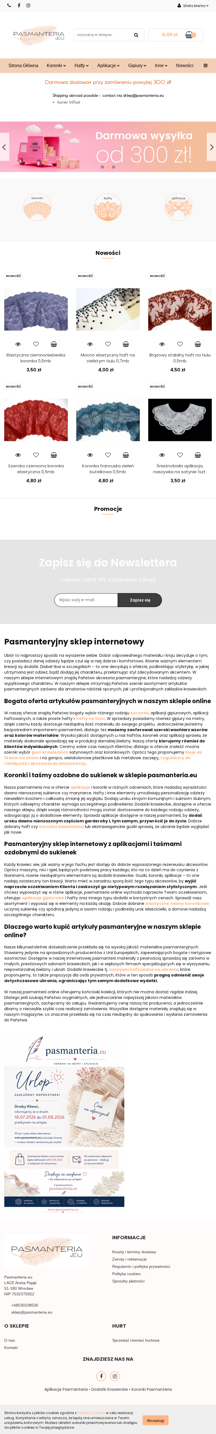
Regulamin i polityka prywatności (141, 1266)
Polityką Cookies (91, 1412)
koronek (139, 713)
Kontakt (11, 1347)
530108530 (9, 5)
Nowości (185, 65)
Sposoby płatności (128, 1281)
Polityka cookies (126, 1273)
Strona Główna (23, 65)
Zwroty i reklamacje (129, 1259)
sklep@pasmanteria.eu (31, 1312)
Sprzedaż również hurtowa (135, 1340)
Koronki (55, 65)
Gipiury (136, 65)
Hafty (80, 65)
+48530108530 (24, 1305)
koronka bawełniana (61, 826)
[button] (129, 1239)
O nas (9, 1340)
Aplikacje (107, 65)
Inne (160, 65)
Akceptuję (155, 1420)
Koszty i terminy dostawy (134, 1252)
